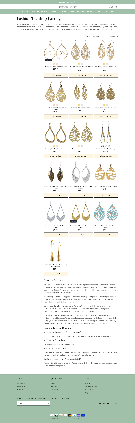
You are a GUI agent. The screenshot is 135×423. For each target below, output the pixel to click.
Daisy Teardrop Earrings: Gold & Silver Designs (81, 67)
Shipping (88, 383)
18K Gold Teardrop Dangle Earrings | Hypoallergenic (56, 265)
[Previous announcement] (18, 2)
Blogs (87, 393)
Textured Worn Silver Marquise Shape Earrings (81, 187)
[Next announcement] (117, 2)
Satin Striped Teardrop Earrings (81, 107)
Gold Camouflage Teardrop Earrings (106, 186)
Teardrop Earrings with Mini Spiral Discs (105, 108)
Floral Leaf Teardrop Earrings (81, 149)
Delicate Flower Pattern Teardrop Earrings (56, 108)
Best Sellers (21, 383)
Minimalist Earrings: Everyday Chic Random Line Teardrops (105, 67)
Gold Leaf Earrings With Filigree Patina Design (56, 187)
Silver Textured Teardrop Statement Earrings (56, 226)
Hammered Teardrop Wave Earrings (56, 66)
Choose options (55, 75)
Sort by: (88, 36)
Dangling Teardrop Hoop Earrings (55, 149)
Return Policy (89, 389)
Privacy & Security (91, 386)
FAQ (52, 393)
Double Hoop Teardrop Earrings (106, 149)
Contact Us (54, 389)
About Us (54, 386)
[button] (109, 7)
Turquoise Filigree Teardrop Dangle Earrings (106, 226)
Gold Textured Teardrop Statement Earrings (80, 226)
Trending (20, 389)
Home (53, 383)
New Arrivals (21, 386)
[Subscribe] (48, 403)
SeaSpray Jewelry (67, 418)
